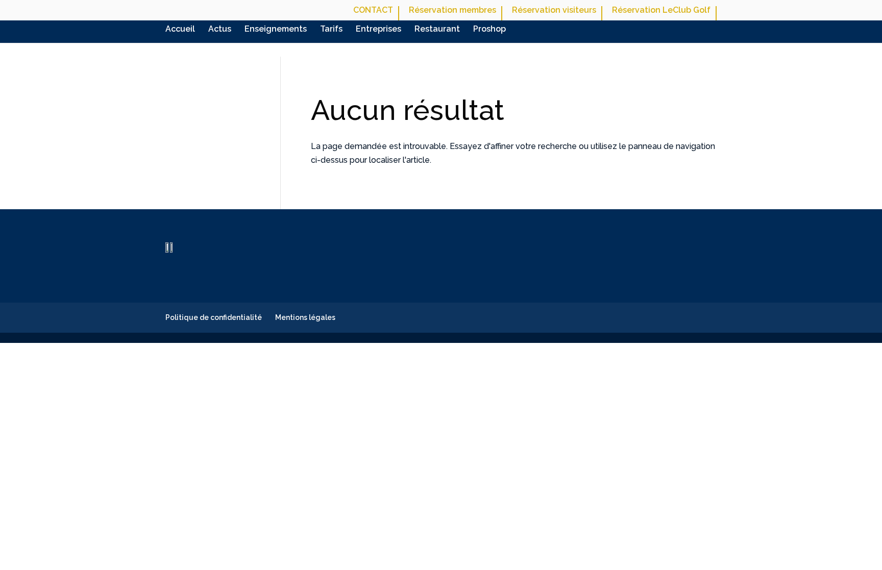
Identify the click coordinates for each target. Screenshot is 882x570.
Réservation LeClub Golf (661, 10)
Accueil (180, 30)
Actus (219, 30)
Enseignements (275, 30)
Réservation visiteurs (554, 10)
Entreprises (378, 30)
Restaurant (437, 30)
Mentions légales (305, 317)
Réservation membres (452, 10)
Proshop (489, 30)
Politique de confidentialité (213, 317)
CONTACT (373, 10)
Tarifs (331, 30)
